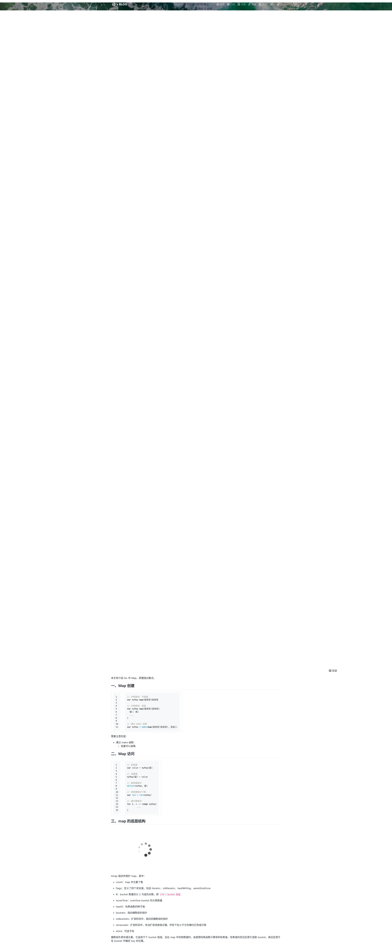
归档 (232, 4)
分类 (243, 4)
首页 (222, 4)
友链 (253, 4)
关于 (264, 4)
